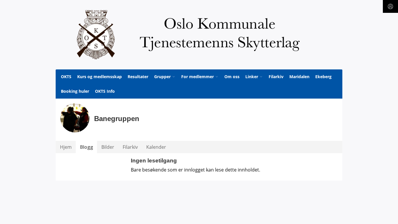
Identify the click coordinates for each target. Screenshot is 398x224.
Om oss (231, 76)
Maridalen (299, 76)
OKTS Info (105, 91)
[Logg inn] (390, 6)
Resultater (138, 76)
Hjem (66, 147)
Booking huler (75, 91)
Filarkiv (276, 76)
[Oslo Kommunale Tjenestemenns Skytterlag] (199, 34)
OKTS (66, 76)
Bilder (107, 147)
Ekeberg (323, 76)
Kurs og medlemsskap (99, 76)
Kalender (156, 147)
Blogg (86, 147)
